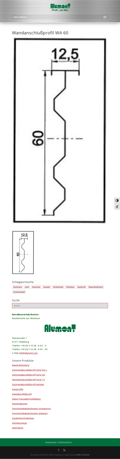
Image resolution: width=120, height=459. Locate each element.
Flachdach (70, 287)
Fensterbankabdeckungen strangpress (31, 408)
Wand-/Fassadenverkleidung (26, 398)
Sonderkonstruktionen (23, 418)
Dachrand (36, 287)
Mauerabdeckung (96, 287)
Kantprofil (81, 287)
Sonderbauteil (19, 292)
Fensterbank (58, 287)
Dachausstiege (19, 422)
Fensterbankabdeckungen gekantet (30, 413)
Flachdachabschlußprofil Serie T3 (28, 379)
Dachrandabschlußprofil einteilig (28, 384)
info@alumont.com (28, 352)
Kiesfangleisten (20, 403)
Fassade (46, 287)
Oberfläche (17, 427)
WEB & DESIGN (82, 455)
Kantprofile (17, 389)
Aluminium (17, 287)
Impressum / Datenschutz (58, 442)
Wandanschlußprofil (22, 394)
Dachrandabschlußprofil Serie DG (28, 374)
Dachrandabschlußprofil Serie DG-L (29, 369)
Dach (27, 287)
